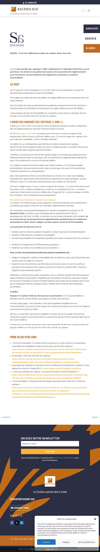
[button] (95, 519)
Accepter (46, 542)
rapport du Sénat (28, 133)
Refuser (66, 542)
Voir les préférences (86, 542)
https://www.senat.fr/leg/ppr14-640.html (62, 368)
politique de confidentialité (64, 458)
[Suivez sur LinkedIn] (22, 523)
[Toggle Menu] (83, 11)
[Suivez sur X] (17, 523)
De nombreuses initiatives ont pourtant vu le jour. (33, 200)
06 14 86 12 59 (16, 515)
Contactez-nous (21, 507)
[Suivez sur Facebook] (12, 523)
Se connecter (31, 3)
